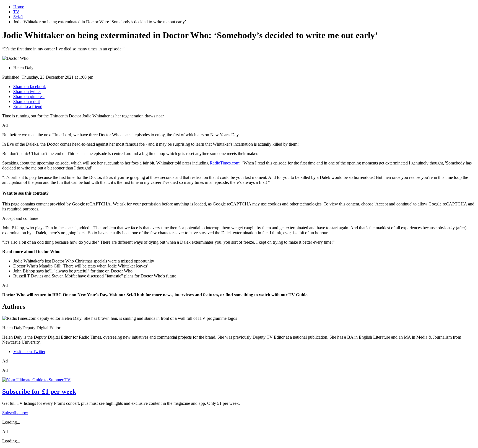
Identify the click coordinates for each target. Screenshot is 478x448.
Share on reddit (26, 101)
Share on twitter (27, 91)
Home (18, 6)
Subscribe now (15, 412)
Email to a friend (27, 106)
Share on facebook (29, 86)
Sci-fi (18, 16)
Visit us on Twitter (29, 351)
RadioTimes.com (224, 163)
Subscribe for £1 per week (39, 391)
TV (16, 11)
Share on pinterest (29, 96)
